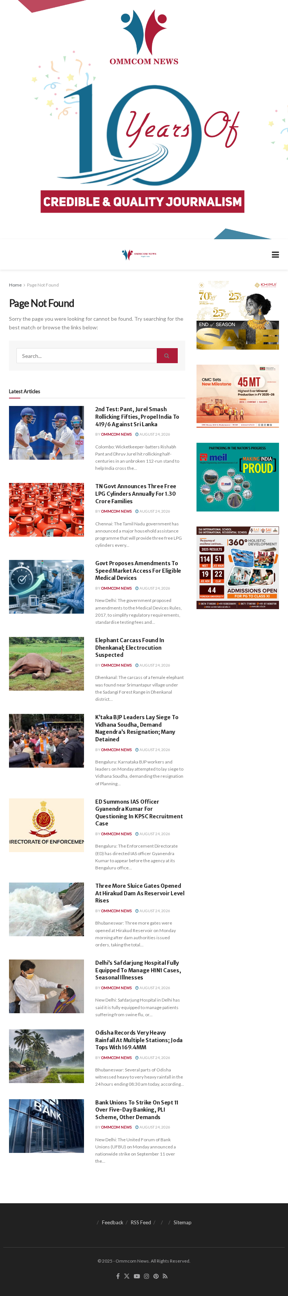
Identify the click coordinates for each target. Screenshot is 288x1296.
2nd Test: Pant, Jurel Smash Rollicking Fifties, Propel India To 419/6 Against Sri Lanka (137, 416)
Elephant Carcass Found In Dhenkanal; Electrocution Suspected (129, 647)
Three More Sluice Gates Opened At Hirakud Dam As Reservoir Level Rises (139, 893)
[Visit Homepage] (138, 254)
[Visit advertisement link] (144, 119)
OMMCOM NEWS (116, 434)
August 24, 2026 (154, 434)
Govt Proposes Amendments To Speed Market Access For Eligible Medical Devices (138, 570)
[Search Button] (167, 355)
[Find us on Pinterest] (156, 1276)
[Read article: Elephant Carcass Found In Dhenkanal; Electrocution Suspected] (46, 664)
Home (15, 285)
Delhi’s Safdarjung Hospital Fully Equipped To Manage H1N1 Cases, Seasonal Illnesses (138, 970)
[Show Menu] (275, 254)
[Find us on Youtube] (137, 1276)
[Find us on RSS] (165, 1276)
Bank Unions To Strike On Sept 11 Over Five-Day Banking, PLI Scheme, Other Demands (136, 1110)
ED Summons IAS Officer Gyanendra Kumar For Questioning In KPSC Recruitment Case (139, 812)
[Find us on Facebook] (118, 1276)
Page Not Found (43, 285)
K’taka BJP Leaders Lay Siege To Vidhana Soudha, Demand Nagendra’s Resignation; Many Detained (136, 728)
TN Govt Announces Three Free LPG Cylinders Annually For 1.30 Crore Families (135, 493)
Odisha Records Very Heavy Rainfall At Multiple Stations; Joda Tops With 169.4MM (139, 1040)
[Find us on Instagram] (146, 1276)
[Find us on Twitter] (127, 1276)
